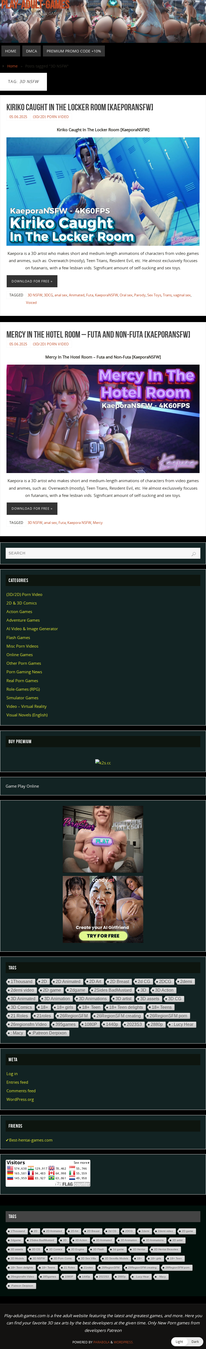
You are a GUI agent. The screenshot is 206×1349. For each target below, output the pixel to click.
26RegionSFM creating (119, 1016)
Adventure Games (23, 620)
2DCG (165, 981)
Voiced (31, 302)
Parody (140, 295)
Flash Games (18, 637)
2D (44, 981)
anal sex (60, 295)
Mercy (98, 522)
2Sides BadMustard (113, 990)
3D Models (17, 1258)
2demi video (22, 990)
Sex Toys (154, 295)
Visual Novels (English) (26, 714)
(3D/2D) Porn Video (51, 116)
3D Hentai (139, 1249)
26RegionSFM (74, 1015)
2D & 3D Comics (21, 603)
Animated (76, 295)
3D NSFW (35, 295)
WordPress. (124, 1342)
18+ (44, 1007)
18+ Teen (91, 1007)
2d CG (144, 981)
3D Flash (98, 1249)
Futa (89, 295)
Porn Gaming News (24, 671)
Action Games (19, 611)
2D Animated (68, 981)
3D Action (164, 990)
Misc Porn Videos (22, 646)
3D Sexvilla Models (116, 1258)
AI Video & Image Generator (32, 628)
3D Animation (57, 998)
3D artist (123, 998)
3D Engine (77, 1249)
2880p (157, 1024)
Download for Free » (32, 281)
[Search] (193, 554)
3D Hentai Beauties (166, 1249)
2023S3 (134, 1024)
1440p (112, 1024)
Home (12, 66)
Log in (12, 1073)
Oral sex (126, 295)
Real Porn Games (22, 680)
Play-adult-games (35, 4)
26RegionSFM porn (168, 1015)
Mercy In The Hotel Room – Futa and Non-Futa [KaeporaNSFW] (98, 334)
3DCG (48, 295)
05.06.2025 (18, 116)
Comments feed (21, 1090)
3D (143, 990)
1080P (90, 1024)
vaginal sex (182, 295)
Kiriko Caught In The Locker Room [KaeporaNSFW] (79, 107)
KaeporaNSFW (106, 295)
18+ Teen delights (126, 1007)
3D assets (149, 998)
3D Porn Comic (63, 1258)
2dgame (77, 990)
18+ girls (65, 1007)
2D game (52, 990)
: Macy (17, 1033)
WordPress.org (20, 1099)
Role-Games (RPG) (23, 689)
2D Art (95, 981)
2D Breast (119, 981)
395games (66, 1024)
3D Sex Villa (88, 1258)
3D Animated (23, 998)
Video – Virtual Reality (26, 706)
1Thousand (21, 981)
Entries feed (17, 1082)
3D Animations (93, 998)
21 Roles (19, 1015)
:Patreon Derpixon (49, 1033)
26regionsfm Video (29, 1024)
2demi (186, 981)
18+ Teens (162, 1007)
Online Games (19, 654)
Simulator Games (22, 697)
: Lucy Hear (182, 1024)
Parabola (101, 1342)
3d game (118, 1249)
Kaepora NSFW (79, 522)
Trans (167, 295)
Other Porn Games (23, 663)
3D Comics (21, 1007)
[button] (187, 1341)
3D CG (174, 998)
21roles (44, 1015)
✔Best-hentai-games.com (29, 1140)
